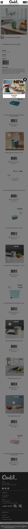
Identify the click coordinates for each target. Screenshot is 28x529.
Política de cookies (18, 527)
